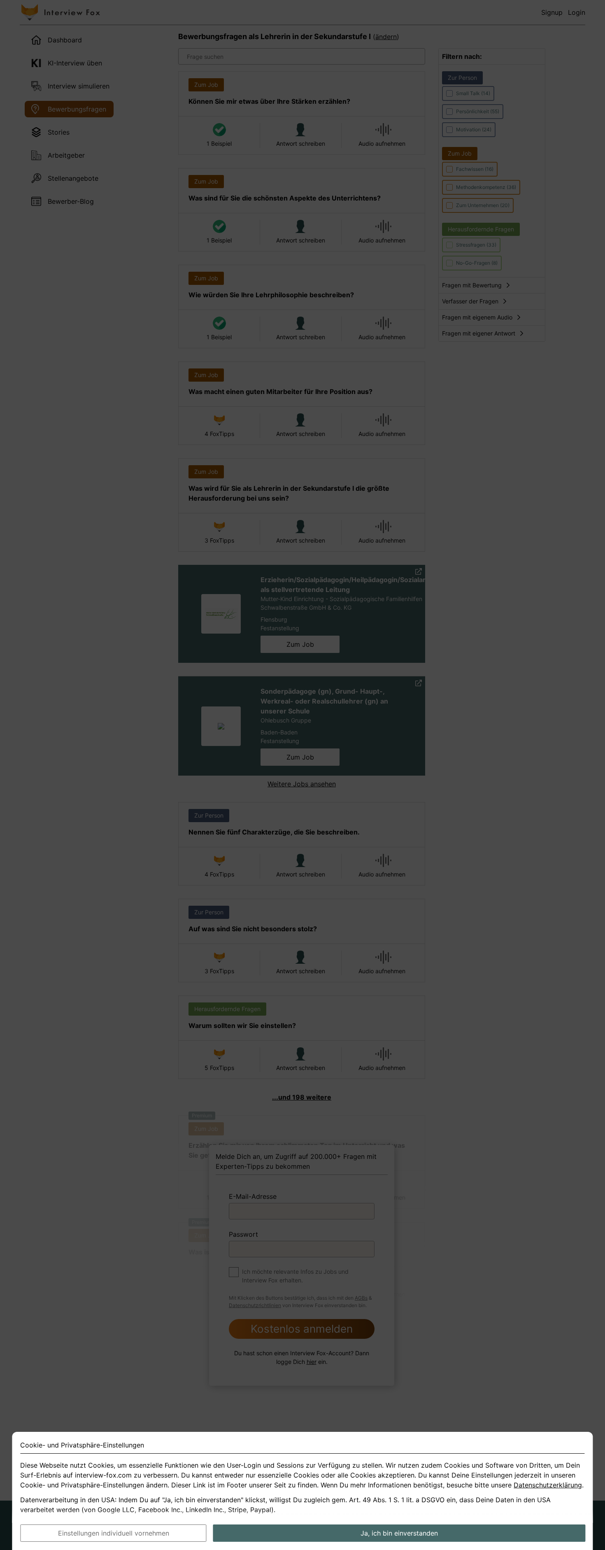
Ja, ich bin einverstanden (399, 1533)
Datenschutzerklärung (548, 1485)
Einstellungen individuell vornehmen (113, 1533)
